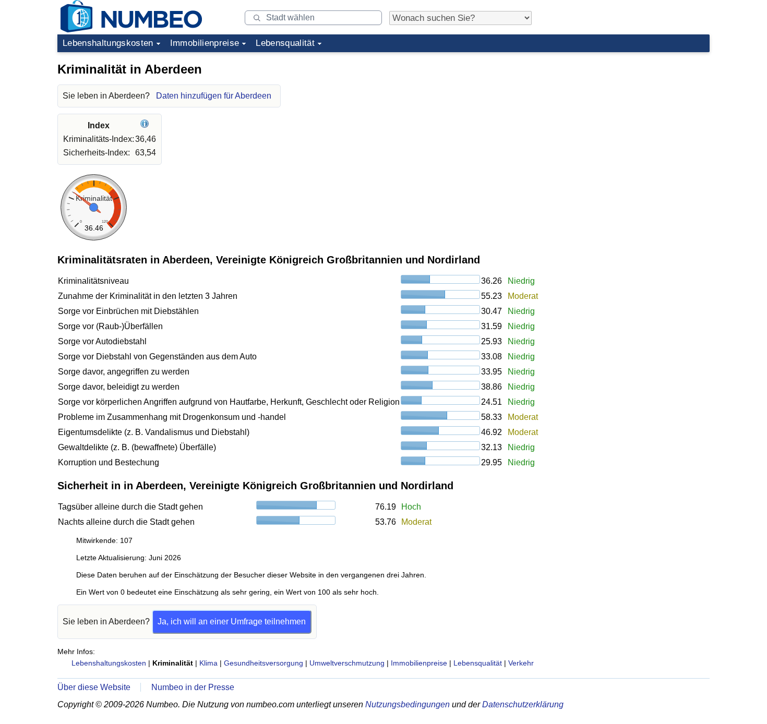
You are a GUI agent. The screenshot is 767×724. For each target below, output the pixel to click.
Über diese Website (93, 687)
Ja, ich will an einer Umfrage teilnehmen (232, 621)
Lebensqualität (285, 43)
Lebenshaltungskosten (108, 43)
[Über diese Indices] (145, 125)
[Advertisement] (631, 122)
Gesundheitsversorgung (263, 663)
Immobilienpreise (204, 43)
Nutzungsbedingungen (407, 704)
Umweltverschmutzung (347, 663)
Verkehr (521, 663)
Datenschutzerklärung (523, 704)
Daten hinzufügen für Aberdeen (213, 95)
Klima (208, 663)
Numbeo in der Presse (192, 687)
